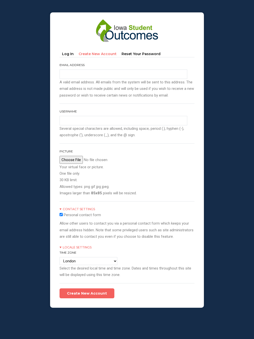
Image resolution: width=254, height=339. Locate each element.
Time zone (68, 252)
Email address (72, 65)
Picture (66, 151)
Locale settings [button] (77, 247)
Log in (68, 54)
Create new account (99, 54)
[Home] (127, 20)
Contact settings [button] (79, 209)
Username (68, 111)
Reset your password (141, 54)
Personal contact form (82, 215)
